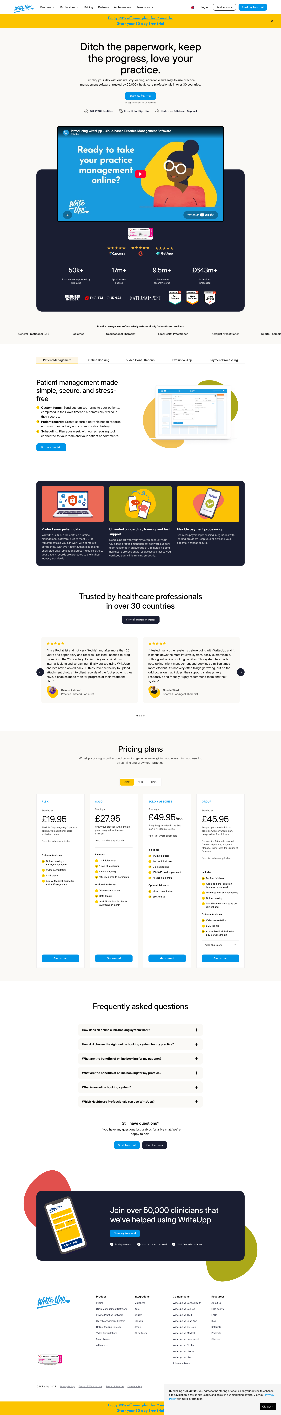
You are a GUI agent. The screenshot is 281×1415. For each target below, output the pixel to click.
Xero (137, 1308)
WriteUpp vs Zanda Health (187, 1302)
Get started (60, 958)
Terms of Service (115, 1386)
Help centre (217, 1308)
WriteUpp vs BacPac (184, 1308)
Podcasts (216, 1333)
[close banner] (271, 21)
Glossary (216, 1339)
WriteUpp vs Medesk (184, 1333)
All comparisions (181, 1363)
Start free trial (127, 1145)
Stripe (137, 1327)
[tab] (57, 360)
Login (204, 7)
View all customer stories (140, 620)
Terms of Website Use (90, 1386)
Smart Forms (102, 1339)
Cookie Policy (134, 1386)
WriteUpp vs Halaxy (183, 1351)
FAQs (214, 1314)
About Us (216, 1302)
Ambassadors (122, 7)
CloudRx (138, 1321)
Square (138, 1314)
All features (102, 1345)
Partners (103, 7)
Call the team (154, 1145)
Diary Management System (110, 1321)
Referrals (216, 1327)
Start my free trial (253, 7)
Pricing (88, 7)
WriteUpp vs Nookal (183, 1345)
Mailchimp (139, 1302)
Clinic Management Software (111, 1308)
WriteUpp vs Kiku (182, 1357)
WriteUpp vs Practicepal (186, 1339)
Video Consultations (106, 1333)
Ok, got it (267, 1406)
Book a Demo (224, 7)
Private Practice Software (109, 1314)
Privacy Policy (67, 1386)
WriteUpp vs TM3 (182, 1314)
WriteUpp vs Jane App (185, 1321)
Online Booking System (108, 1327)
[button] (48, 7)
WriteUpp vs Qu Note (184, 1327)
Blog (213, 1321)
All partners (140, 1333)
